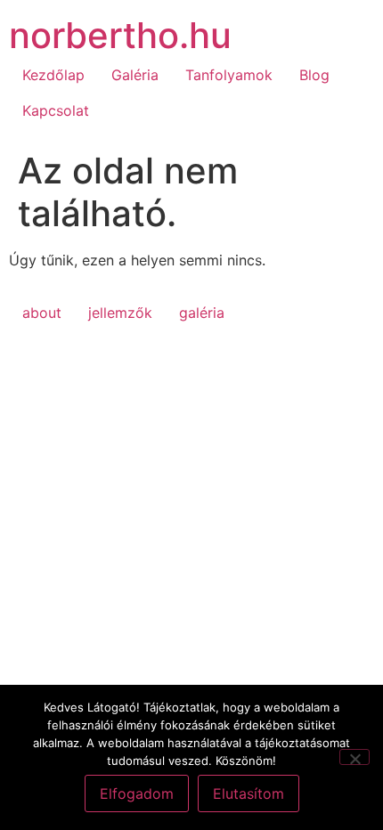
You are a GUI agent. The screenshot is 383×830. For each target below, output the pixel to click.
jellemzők (120, 312)
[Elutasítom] (354, 757)
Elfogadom (137, 793)
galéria (201, 312)
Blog (314, 75)
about (41, 312)
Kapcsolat (55, 110)
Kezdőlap (53, 75)
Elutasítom (248, 793)
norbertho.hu (120, 35)
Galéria (135, 75)
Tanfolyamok (229, 75)
